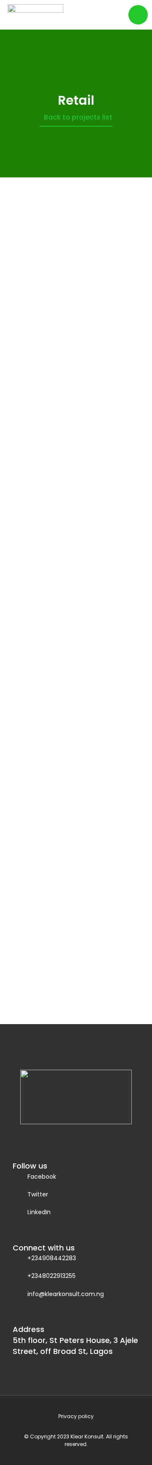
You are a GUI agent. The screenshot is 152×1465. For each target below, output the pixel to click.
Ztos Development (76, 315)
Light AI (76, 928)
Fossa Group (76, 720)
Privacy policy (76, 1416)
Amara (76, 523)
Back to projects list (78, 117)
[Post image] (76, 253)
